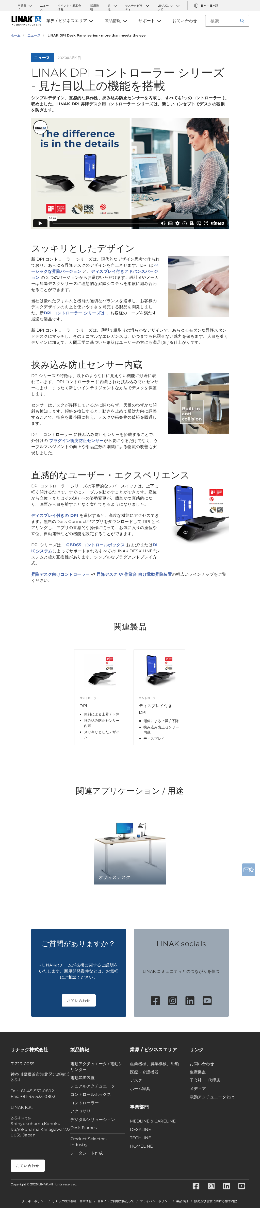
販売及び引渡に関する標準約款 (215, 1201)
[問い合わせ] (248, 869)
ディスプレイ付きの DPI (54, 515)
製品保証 (182, 1201)
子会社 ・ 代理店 (205, 1080)
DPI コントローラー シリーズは (75, 313)
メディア (198, 1088)
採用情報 (94, 6)
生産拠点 (198, 1072)
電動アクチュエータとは (212, 1097)
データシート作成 (86, 1153)
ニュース (44, 6)
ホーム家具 (140, 1088)
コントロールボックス (90, 1094)
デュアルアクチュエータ (92, 1086)
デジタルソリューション (92, 1119)
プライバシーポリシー (155, 1201)
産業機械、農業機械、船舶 (154, 1063)
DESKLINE (140, 1129)
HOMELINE (141, 1146)
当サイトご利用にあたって (116, 1201)
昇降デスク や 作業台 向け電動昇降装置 (134, 574)
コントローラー (84, 1102)
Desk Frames (83, 1127)
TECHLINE (140, 1137)
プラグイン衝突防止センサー (76, 440)
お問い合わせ (78, 1000)
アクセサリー (82, 1111)
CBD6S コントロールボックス (96, 544)
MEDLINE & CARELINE (153, 1121)
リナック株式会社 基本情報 (72, 1201)
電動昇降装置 (82, 1077)
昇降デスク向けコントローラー (61, 574)
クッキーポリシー (34, 1201)
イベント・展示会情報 (69, 6)
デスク (136, 1080)
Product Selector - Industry (88, 1141)
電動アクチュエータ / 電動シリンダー (96, 1066)
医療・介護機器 (144, 1072)
